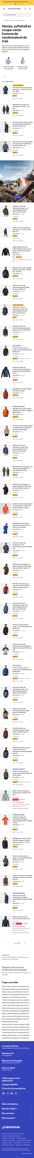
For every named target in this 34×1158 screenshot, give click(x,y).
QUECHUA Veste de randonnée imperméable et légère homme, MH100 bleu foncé (21, 370)
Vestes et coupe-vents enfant (22, 67)
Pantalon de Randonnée (10, 1021)
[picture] (5, 90)
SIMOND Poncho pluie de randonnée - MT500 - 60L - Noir (21, 106)
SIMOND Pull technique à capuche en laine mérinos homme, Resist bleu (21, 525)
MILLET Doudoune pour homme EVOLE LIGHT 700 (20, 917)
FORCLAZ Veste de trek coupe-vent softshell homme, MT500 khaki (22, 773)
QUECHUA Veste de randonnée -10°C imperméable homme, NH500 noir (22, 545)
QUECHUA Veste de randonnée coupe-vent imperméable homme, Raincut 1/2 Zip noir (20, 310)
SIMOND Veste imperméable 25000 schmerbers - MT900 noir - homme (22, 269)
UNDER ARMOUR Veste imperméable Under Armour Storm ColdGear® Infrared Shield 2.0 (22, 249)
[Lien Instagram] (15, 1093)
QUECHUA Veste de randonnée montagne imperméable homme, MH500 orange (22, 819)
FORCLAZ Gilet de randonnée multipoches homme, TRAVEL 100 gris (22, 877)
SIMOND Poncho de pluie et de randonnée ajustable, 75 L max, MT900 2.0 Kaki (22, 468)
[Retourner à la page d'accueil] (15, 9)
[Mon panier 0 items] (30, 9)
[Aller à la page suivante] (24, 943)
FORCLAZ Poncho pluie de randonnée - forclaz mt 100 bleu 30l (21, 229)
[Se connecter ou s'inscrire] (25, 9)
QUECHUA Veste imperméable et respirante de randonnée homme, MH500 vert (22, 143)
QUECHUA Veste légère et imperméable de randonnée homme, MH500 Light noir (22, 486)
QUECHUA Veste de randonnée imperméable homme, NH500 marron (21, 730)
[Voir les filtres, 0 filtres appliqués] (4, 76)
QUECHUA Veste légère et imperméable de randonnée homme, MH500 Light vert (22, 566)
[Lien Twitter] (7, 1093)
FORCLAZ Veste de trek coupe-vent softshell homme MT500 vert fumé (22, 858)
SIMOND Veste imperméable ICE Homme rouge (22, 389)
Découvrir (17, 197)
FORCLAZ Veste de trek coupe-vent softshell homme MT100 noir (22, 626)
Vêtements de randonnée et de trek (14, 997)
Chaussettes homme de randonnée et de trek (17, 1032)
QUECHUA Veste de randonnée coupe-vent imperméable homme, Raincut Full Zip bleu (20, 448)
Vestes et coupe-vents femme (8, 67)
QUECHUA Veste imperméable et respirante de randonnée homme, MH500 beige (22, 427)
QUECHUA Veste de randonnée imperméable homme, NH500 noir (21, 287)
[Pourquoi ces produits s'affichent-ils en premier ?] (3, 82)
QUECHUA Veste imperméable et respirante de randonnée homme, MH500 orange (22, 505)
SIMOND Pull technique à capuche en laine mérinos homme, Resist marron (21, 585)
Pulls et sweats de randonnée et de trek (15, 992)
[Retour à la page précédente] (9, 943)
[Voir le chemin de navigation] (2, 20)
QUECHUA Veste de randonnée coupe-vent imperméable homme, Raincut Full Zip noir (20, 209)
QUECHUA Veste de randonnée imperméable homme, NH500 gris (21, 710)
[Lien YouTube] (11, 1093)
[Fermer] (30, 2)
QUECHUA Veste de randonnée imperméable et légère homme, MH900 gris (21, 328)
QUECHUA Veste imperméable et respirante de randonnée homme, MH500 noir (22, 124)
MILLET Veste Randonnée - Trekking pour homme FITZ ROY (21, 792)
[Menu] (4, 9)
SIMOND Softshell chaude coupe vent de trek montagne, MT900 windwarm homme (22, 750)
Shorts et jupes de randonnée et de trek (15, 1019)
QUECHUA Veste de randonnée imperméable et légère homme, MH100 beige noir (22, 647)
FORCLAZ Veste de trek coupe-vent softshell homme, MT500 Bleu (22, 669)
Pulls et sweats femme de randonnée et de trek (18, 1013)
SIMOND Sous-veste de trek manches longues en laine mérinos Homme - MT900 (21, 840)
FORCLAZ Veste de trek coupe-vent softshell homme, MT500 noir (22, 349)
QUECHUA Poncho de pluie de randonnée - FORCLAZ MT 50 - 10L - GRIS (22, 89)
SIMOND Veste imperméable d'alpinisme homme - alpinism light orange (22, 410)
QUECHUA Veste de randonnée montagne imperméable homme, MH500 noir (22, 898)
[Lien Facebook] (3, 1093)
